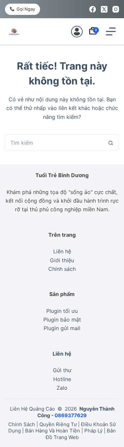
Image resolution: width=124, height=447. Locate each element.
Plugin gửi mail (62, 328)
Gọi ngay (26, 9)
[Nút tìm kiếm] (111, 142)
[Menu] (111, 31)
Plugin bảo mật (62, 319)
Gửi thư (62, 370)
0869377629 (71, 415)
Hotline (62, 379)
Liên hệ (62, 251)
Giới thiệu (62, 260)
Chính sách (62, 269)
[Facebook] (92, 9)
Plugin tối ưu (62, 311)
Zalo (62, 387)
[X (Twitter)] (104, 9)
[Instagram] (115, 9)
